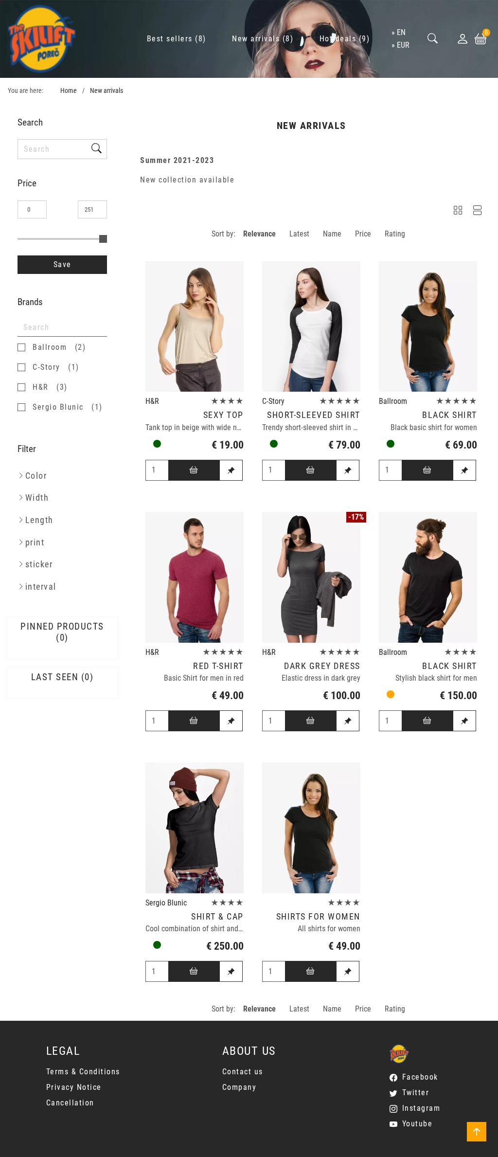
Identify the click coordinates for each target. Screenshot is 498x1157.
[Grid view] (458, 211)
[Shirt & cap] (194, 827)
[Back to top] (476, 1131)
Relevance (259, 233)
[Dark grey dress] (311, 577)
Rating (395, 233)
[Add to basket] (194, 470)
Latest (299, 233)
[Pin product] (231, 470)
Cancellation (70, 1102)
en (401, 32)
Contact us (242, 1071)
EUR (403, 45)
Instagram (421, 1108)
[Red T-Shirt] (194, 577)
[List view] (477, 211)
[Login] (462, 39)
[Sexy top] (194, 326)
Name (332, 233)
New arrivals (106, 91)
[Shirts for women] (311, 827)
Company (239, 1087)
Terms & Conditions (83, 1071)
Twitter (415, 1092)
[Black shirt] (428, 326)
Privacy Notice (74, 1087)
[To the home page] (42, 38)
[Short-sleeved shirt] (311, 326)
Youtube (417, 1123)
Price (363, 233)
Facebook (420, 1077)
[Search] (433, 39)
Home (68, 91)
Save (62, 264)
